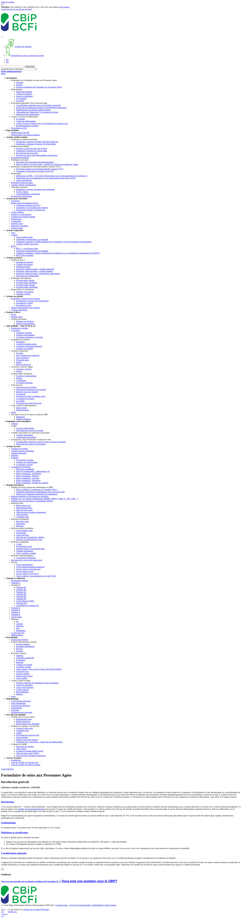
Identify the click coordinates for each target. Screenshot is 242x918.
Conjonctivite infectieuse (26, 558)
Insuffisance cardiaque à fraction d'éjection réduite (36, 144)
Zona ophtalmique (18, 703)
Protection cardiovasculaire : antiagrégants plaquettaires (38, 273)
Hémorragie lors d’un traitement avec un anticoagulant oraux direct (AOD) (45, 178)
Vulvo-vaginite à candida (26, 553)
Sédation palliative (23, 419)
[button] (121, 802)
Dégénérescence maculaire (21, 712)
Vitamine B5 (21, 594)
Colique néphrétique (19, 310)
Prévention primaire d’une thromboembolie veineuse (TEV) (40, 169)
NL (7, 62)
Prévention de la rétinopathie (27, 276)
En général (20, 119)
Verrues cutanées (22, 674)
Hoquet (19, 378)
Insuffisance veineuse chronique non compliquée (35, 189)
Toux (13, 233)
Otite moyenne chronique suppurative (31, 512)
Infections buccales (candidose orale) (30, 396)
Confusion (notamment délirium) (29, 346)
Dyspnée (19, 353)
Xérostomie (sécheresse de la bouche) (31, 389)
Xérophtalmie (16, 708)
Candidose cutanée (23, 667)
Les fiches (20, 101)
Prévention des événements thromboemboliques (35, 162)
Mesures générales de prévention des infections (29, 496)
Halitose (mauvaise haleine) (27, 392)
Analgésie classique (24, 333)
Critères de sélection (24, 94)
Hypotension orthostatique (21, 196)
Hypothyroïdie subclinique (26, 283)
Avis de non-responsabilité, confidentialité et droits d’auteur (92, 905)
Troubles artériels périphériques (23, 185)
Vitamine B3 (21, 592)
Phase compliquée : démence (27, 476)
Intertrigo (19, 662)
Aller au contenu (7, 2)
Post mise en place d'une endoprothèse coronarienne (36, 155)
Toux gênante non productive (27, 355)
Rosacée (19, 649)
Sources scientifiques (24, 96)
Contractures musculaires (26, 437)
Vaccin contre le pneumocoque (28, 569)
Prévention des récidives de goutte (29, 430)
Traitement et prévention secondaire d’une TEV (35, 171)
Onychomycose (22, 671)
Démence (15, 458)
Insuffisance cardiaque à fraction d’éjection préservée (37, 142)
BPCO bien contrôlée (24, 255)
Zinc (18, 628)
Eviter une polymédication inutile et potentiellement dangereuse (41, 107)
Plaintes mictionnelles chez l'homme (25, 308)
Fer (17, 621)
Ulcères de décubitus (24, 685)
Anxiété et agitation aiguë (26, 344)
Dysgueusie (20, 394)
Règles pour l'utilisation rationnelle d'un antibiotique (36, 494)
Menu (3, 74)
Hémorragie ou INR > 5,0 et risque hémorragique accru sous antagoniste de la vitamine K (51, 176)
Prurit (13, 696)
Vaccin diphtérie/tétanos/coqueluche (30, 567)
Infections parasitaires (19, 226)
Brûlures (19, 694)
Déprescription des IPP (20, 133)
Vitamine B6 (21, 596)
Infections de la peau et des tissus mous (26, 560)
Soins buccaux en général (26, 387)
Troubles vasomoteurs (25, 292)
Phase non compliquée (25, 469)
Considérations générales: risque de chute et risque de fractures (41, 442)
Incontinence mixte (23, 305)
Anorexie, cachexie (24, 369)
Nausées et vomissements (21, 214)
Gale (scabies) (21, 678)
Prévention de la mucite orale (27, 735)
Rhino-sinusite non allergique (27, 724)
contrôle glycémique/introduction (31, 809)
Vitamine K (15, 615)
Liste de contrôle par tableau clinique (25, 765)
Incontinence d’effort (24, 303)
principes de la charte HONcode (36, 909)
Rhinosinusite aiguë (24, 508)
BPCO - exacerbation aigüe (27, 248)
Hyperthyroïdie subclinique (27, 287)
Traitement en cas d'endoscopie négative (32, 208)
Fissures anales (17, 228)
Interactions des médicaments (27, 114)
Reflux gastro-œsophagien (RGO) (24, 203)
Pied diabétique (22, 692)
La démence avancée (24, 464)
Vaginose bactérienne (24, 551)
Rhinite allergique (23, 721)
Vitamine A (15, 583)
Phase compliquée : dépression (28, 480)
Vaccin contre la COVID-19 (27, 574)
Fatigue (19, 371)
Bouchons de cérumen (25, 746)
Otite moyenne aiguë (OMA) (27, 753)
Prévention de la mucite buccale (28, 403)
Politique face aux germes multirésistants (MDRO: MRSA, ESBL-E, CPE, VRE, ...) (44, 499)
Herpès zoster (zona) (24, 676)
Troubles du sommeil (24, 349)
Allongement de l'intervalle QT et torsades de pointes (37, 112)
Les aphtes (20, 401)
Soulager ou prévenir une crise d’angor (31, 148)
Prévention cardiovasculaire (22, 183)
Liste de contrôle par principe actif (24, 762)
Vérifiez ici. (12, 912)
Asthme (14, 235)
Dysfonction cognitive (25, 460)
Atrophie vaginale (23, 294)
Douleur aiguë (16, 317)
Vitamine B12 (21, 603)
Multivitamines (17, 635)
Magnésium (20, 630)
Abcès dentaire (22, 515)
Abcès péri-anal (22, 535)
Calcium (19, 624)
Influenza (20, 526)
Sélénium (20, 626)
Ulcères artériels (22, 690)
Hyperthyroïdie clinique (25, 285)
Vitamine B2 (21, 590)
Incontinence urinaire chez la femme (25, 298)
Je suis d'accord (7, 9)
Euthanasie (20, 417)
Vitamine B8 (21, 599)
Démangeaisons (22, 410)
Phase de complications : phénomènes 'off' (33, 471)
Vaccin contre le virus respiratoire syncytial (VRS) (36, 576)
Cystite (19, 544)
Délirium (14, 455)
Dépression (20, 342)
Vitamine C (15, 608)
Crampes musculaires (24, 435)
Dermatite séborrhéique (25, 646)
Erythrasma (20, 660)
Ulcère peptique (17, 212)
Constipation (16, 221)
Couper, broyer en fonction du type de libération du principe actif (42, 123)
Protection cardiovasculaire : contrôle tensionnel (35, 269)
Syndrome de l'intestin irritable (23, 217)
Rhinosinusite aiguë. (24, 719)
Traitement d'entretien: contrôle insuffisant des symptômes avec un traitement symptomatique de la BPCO (58, 253)
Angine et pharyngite (24, 728)
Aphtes (19, 733)
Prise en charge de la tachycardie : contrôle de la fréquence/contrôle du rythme (47, 164)
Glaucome (15, 710)
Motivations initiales (24, 92)
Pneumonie (20, 524)
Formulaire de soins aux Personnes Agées (27, 55)
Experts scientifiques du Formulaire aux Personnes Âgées (39, 87)
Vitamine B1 (21, 587)
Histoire (19, 85)
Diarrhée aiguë (17, 223)
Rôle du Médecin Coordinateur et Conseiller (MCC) (37, 489)
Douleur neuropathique (25, 324)
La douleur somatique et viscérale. (29, 337)
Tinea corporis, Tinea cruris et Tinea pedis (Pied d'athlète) (39, 669)
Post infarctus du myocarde (27, 153)
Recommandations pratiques (27, 126)
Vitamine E (15, 612)
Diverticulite (21, 533)
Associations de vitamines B (27, 605)
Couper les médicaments (26, 121)
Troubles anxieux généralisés (22, 451)
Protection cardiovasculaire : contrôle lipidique (34, 271)
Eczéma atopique (23, 644)
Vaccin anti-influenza (24, 565)
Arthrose (14, 424)
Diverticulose (16, 219)
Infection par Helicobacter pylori (29, 540)
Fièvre (13, 314)
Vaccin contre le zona (24, 571)
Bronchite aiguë (22, 521)
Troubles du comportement (26, 462)
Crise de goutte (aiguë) (25, 428)
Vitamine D (15, 610)
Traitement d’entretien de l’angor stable (31, 151)
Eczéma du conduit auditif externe (29, 751)
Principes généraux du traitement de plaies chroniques (37, 683)
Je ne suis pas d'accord (23, 9)
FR (7, 60)
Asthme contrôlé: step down (27, 244)
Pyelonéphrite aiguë (24, 546)
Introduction (16, 760)
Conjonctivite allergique (20, 706)
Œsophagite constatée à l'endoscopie (30, 210)
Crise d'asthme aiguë (24, 237)
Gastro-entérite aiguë (24, 530)
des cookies (64, 7)
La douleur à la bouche (25, 399)
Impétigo (19, 655)
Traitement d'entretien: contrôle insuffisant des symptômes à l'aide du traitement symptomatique (54, 242)
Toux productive (22, 358)
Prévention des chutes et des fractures (31, 444)
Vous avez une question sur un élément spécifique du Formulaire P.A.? (31, 881)
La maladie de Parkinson (21, 467)
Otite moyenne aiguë (24, 510)
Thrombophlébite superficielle (28, 194)
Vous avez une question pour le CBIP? (89, 881)
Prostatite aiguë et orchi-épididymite (30, 549)
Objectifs (19, 82)
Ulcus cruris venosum (24, 687)
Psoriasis (19, 651)
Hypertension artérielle (20, 158)
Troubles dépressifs (18, 453)
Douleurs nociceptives (25, 321)
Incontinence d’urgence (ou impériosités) (32, 301)
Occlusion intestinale (24, 383)
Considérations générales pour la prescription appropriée (38, 105)
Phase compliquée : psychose (27, 478)
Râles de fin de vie (23, 364)
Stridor (19, 362)
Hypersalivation (22, 360)
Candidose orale (22, 517)
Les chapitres (21, 98)
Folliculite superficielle (25, 658)
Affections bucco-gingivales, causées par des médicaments (39, 742)
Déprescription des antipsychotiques (25, 135)
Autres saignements (24, 180)
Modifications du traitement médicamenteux (33, 110)
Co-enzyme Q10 (17, 633)
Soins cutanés (21, 408)
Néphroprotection (23, 267)
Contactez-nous (61, 905)
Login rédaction (7, 769)
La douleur (15, 330)
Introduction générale (24, 262)
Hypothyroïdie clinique (25, 280)
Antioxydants (16, 617)
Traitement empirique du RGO (28, 205)
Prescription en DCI (19, 128)
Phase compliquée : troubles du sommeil (32, 483)
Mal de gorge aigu (23, 505)
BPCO (14, 246)
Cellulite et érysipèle (24, 665)
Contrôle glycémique (24, 264)
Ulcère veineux (22, 192)
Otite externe (21, 749)
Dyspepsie (15, 201)
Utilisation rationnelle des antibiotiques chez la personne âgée (40, 492)
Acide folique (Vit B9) (25, 601)
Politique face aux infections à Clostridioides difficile (32, 501)
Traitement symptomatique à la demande (32, 239)
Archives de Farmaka (23, 46)
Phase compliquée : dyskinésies (28, 474)
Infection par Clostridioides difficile (30, 537)
